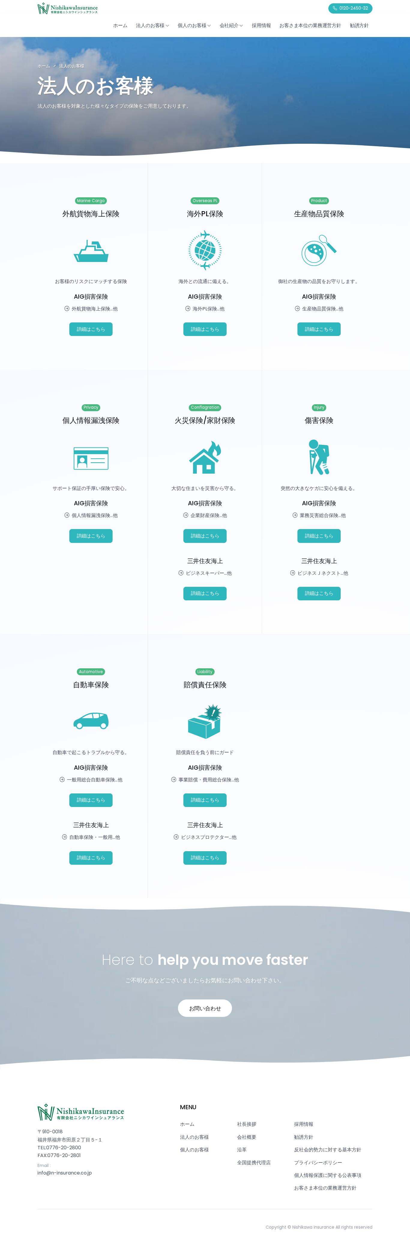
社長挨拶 (246, 1124)
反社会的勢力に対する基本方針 (327, 1149)
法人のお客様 (194, 1137)
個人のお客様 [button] (192, 25)
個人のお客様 (194, 1149)
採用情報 (261, 25)
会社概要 (246, 1137)
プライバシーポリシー (318, 1162)
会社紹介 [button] (229, 25)
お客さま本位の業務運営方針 (310, 25)
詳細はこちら (91, 329)
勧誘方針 (359, 25)
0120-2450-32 (353, 8)
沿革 (242, 1149)
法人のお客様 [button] (150, 25)
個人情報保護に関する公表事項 (327, 1175)
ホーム (120, 25)
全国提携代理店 (254, 1162)
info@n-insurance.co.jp (65, 1172)
